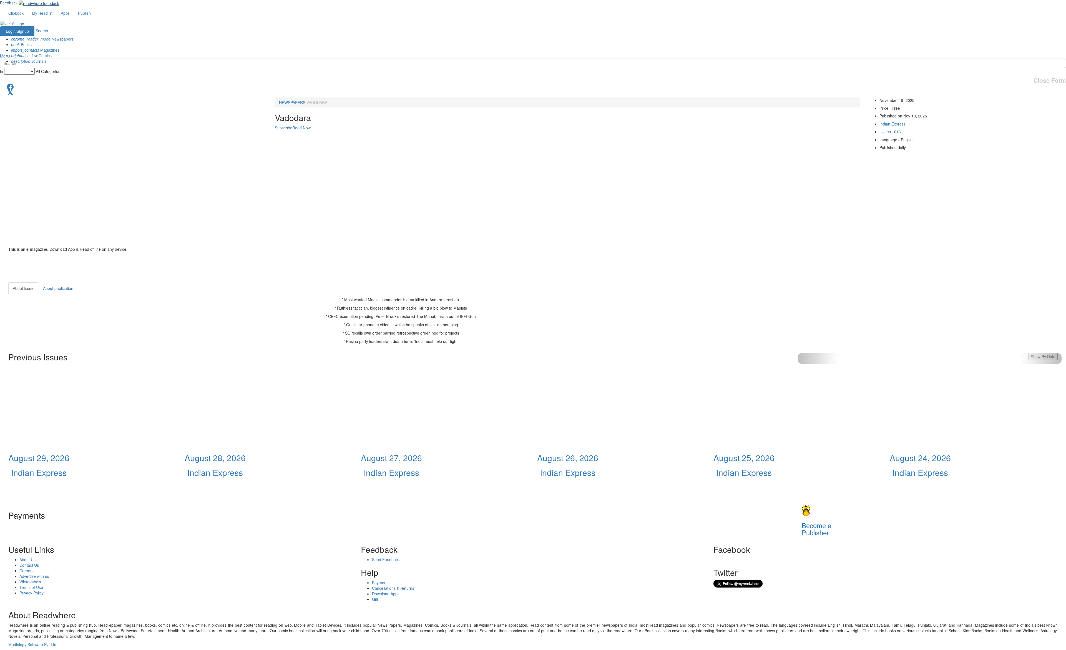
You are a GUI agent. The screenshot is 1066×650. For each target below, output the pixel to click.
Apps (65, 13)
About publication (58, 288)
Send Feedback (386, 559)
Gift (375, 599)
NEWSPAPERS (292, 102)
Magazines (35, 50)
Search (42, 30)
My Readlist (42, 13)
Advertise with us (34, 576)
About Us (27, 559)
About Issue (23, 288)
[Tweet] (533, 92)
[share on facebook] (533, 86)
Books (21, 44)
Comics (31, 55)
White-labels (30, 581)
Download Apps (385, 593)
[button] (1042, 358)
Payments (380, 582)
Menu (5, 56)
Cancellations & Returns (393, 588)
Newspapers (42, 39)
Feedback (8, 3)
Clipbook (16, 13)
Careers (26, 570)
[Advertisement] (843, 317)
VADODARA (316, 102)
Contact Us (29, 565)
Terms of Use (31, 587)
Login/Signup (17, 31)
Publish (84, 13)
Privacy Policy (31, 593)
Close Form (1050, 80)
